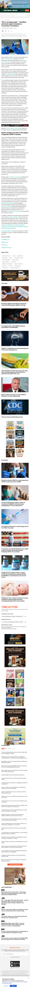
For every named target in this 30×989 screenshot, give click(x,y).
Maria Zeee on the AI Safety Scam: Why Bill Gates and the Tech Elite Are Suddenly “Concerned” (14, 837)
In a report (10, 74)
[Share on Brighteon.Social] (2, 31)
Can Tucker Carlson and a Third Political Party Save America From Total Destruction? (14, 917)
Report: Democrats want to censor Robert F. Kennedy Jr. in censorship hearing (13, 395)
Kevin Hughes (9, 369)
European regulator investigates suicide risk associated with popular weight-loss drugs (13, 304)
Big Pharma (7, 20)
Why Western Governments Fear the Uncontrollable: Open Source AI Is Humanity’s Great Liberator (14, 806)
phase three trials (22, 35)
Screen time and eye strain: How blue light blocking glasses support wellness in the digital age (14, 851)
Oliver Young (9, 346)
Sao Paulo (4, 265)
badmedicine (15, 33)
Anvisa (12, 33)
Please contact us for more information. (9, 628)
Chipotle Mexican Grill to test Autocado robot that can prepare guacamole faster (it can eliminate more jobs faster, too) (14, 372)
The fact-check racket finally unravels (12, 417)
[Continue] (27, 954)
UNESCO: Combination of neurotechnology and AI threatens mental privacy (14, 349)
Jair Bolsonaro (5, 261)
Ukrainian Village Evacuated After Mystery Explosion (12, 774)
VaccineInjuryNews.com (7, 231)
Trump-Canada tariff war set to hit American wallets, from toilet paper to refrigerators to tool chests (13, 824)
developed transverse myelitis (14, 211)
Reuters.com (4, 245)
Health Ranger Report (6, 887)
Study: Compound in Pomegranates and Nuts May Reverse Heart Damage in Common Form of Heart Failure (14, 846)
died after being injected (7, 203)
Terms (6, 971)
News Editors (9, 415)
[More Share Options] (11, 31)
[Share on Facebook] (5, 31)
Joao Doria (8, 35)
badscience (21, 33)
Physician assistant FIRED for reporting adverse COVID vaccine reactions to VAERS (14, 480)
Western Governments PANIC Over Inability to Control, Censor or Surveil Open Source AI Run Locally (14, 910)
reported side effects (13, 217)
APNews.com (4, 242)
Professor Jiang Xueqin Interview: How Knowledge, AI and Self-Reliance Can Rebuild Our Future (14, 932)
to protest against (9, 58)
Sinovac (5, 36)
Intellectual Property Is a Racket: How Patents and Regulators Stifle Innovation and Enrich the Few (12, 815)
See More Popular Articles (15, 864)
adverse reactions (7, 33)
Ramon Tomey (9, 28)
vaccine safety (16, 36)
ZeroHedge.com (5, 239)
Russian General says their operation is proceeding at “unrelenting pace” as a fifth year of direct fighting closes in (14, 757)
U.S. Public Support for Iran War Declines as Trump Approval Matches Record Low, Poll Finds (14, 833)
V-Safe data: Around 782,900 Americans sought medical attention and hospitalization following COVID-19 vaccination (14, 550)
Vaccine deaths (10, 36)
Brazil (25, 33)
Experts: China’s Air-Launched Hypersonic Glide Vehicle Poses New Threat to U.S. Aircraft (13, 788)
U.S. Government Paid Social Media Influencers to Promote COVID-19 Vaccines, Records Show (14, 819)
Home (2, 20)
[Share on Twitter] (8, 31)
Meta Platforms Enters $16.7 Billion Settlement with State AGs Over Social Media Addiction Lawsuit (14, 766)
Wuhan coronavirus (22, 36)
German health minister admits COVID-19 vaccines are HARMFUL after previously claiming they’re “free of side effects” (13, 504)
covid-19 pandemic (12, 34)
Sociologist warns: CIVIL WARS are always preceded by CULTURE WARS (13, 326)
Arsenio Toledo (9, 324)
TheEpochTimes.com (6, 247)
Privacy (3, 971)
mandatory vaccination (14, 35)
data (13, 128)
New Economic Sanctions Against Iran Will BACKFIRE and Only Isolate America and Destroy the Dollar (14, 939)
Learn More (6, 985)
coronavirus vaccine (5, 34)
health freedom (20, 34)
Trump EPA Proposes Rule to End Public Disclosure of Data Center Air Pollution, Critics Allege (14, 810)
